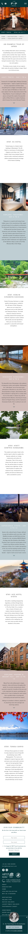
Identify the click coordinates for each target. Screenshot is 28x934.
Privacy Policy (13, 850)
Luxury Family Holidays (10, 904)
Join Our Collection (9, 891)
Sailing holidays (8, 914)
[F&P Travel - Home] (14, 3)
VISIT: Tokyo (6, 32)
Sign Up (14, 854)
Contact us (5, 3)
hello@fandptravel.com (9, 866)
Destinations (12, 36)
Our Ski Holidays (8, 902)
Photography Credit (9, 906)
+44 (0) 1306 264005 (2, 3)
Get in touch (14, 927)
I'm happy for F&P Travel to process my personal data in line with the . (15, 848)
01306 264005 (17, 931)
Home (4, 889)
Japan (3, 38)
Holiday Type (7, 899)
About (4, 884)
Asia (21, 36)
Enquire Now (7, 887)
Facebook (3, 870)
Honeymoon (6, 910)
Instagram (7, 870)
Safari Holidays (8, 912)
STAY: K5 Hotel (20, 32)
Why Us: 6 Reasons (9, 893)
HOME (3, 36)
